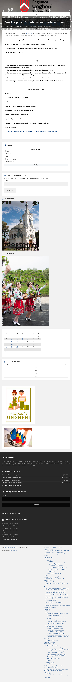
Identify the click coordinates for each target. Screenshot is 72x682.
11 (11, 341)
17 (6, 344)
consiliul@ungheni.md (11, 539)
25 (11, 346)
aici (34, 465)
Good (7, 151)
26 (17, 346)
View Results (36, 168)
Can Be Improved (11, 159)
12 (17, 341)
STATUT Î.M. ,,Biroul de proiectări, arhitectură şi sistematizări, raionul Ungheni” (31, 131)
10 (6, 341)
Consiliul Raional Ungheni (11, 547)
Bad (7, 156)
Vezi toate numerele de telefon (11, 485)
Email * (6, 180)
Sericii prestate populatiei (17, 26)
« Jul (5, 352)
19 (17, 344)
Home (6, 26)
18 (11, 344)
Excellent (8, 154)
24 (6, 346)
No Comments (10, 162)
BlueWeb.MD (14, 550)
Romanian (29, 33)
